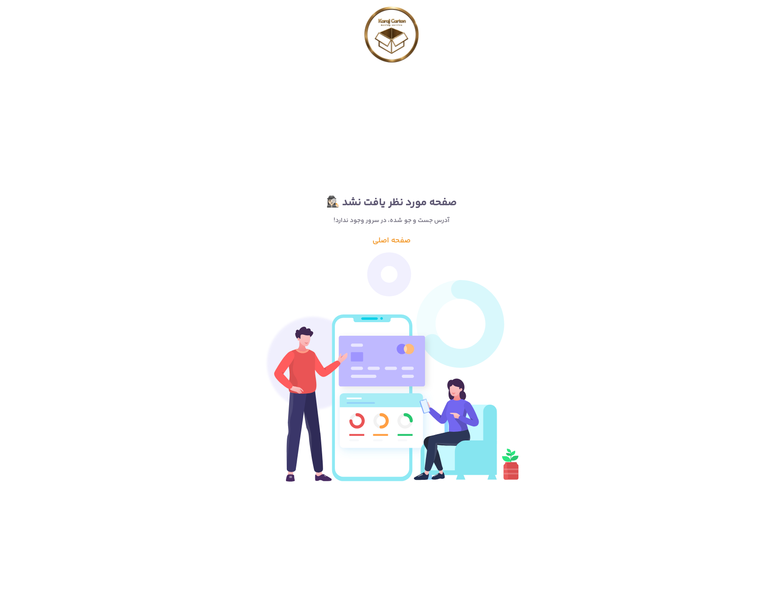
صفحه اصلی (391, 240)
